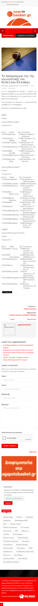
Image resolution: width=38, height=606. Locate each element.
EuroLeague (10, 1)
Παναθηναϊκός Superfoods (25, 551)
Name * (4, 376)
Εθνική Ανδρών (18, 534)
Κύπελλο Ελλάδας (30, 309)
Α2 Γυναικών (7, 531)
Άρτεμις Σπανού (15, 524)
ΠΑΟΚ (30, 548)
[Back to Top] (1, 604)
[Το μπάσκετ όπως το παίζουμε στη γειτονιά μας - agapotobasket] (19, 17)
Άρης (5, 524)
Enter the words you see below (12, 432)
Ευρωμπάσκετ (8, 545)
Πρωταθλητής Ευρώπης (11, 562)
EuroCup (16, 1)
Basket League (5, 1)
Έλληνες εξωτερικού (10, 527)
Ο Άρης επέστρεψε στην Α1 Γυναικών (15, 360)
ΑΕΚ (16, 531)
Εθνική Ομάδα (21, 1)
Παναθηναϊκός (8, 551)
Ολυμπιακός (21, 548)
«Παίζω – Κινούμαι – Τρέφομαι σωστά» (16, 357)
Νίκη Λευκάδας (8, 548)
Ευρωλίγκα (25, 541)
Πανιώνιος (6, 555)
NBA (18, 4)
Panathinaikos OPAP (21, 520)
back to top (32, 452)
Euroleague (29, 517)
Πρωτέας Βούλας (9, 558)
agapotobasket (14, 86)
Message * (5, 404)
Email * (4, 385)
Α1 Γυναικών (25, 527)
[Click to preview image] (19, 59)
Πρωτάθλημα (18, 555)
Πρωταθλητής (22, 558)
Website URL (6, 394)
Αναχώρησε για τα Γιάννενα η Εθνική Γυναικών (18, 350)
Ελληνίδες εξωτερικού (10, 541)
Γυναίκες (6, 534)
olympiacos (7, 520)
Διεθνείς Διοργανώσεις (11, 4)
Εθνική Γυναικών (8, 538)
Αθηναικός (25, 531)
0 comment (11, 88)
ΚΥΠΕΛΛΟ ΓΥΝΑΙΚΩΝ (29, 315)
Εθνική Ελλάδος (23, 538)
